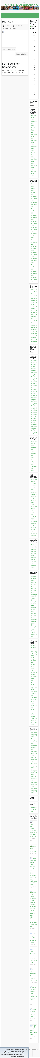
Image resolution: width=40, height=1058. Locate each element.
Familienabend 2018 (34, 118)
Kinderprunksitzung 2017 (34, 597)
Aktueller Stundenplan (34, 809)
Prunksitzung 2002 (34, 432)
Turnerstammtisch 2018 (34, 488)
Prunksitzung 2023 (34, 361)
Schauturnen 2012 (34, 316)
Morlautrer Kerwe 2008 (34, 261)
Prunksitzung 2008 (34, 407)
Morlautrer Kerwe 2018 (34, 198)
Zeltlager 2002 (34, 562)
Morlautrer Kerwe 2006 (34, 273)
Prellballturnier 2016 (34, 666)
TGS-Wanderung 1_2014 (34, 515)
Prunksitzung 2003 (34, 428)
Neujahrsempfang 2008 (34, 791)
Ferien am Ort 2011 (34, 550)
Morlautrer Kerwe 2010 (34, 248)
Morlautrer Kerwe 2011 (34, 242)
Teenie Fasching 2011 (34, 634)
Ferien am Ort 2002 (34, 558)
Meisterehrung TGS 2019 (34, 482)
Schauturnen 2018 (34, 291)
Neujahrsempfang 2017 (34, 747)
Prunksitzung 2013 (34, 386)
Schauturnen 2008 (34, 328)
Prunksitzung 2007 (34, 411)
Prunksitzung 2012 (34, 390)
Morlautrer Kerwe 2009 (34, 254)
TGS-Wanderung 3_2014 (34, 500)
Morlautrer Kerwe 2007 (34, 267)
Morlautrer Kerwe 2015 (34, 217)
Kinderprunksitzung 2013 (34, 622)
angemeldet (13, 70)
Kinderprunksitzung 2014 (34, 615)
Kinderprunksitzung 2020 (34, 578)
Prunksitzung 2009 (34, 403)
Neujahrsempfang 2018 (34, 741)
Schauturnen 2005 (34, 341)
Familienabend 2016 (34, 130)
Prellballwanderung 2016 (34, 660)
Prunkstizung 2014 (34, 382)
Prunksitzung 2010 (34, 399)
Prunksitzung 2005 (34, 419)
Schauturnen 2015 (34, 303)
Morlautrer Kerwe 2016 (34, 211)
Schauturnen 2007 (34, 332)
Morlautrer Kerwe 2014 (34, 223)
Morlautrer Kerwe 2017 (34, 205)
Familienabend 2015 (34, 136)
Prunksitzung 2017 (34, 374)
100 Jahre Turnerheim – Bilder (33, 960)
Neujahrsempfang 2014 (34, 760)
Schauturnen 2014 (34, 307)
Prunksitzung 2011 (34, 394)
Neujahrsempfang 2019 (34, 735)
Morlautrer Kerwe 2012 (34, 236)
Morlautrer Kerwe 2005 (34, 279)
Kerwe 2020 (33, 189)
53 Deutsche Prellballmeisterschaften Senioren (34, 686)
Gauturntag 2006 (34, 534)
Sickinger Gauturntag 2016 (34, 494)
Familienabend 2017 (34, 124)
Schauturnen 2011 (34, 320)
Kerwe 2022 (33, 185)
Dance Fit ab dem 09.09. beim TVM (33, 834)
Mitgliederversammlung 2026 (33, 998)
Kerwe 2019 (33, 193)
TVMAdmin (8, 26)
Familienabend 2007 (34, 167)
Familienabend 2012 (34, 155)
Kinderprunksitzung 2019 (34, 584)
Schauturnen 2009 (34, 324)
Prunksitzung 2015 (34, 378)
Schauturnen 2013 (34, 311)
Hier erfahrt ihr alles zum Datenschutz (17, 1055)
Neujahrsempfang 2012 (34, 772)
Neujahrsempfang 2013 (34, 766)
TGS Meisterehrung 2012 (34, 528)
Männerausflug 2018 (34, 443)
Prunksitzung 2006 (34, 415)
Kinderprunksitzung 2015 (34, 609)
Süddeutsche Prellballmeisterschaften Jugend (34, 711)
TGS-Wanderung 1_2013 (34, 521)
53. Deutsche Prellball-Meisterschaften (34, 674)
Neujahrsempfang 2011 (34, 778)
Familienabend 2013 (34, 149)
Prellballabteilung (34, 646)
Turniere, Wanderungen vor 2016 (34, 721)
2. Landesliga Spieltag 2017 (34, 653)
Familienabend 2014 (34, 142)
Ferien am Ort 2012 (34, 546)
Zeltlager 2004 (34, 554)
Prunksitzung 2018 (34, 370)
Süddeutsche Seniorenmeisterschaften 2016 (34, 698)
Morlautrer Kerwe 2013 (34, 230)
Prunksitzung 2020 (34, 365)
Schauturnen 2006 (34, 336)
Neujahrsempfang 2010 (34, 784)
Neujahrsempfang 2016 (34, 753)
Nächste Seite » (21, 54)
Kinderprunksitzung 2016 (34, 603)
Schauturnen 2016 (34, 299)
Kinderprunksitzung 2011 (34, 628)
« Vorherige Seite (9, 49)
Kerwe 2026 (33, 851)
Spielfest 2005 (33, 567)
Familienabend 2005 (34, 174)
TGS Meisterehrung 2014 (34, 507)
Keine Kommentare (10, 28)
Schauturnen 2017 (34, 295)
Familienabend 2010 (34, 161)
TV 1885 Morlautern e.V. (21, 5)
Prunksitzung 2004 (34, 423)
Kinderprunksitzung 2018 (34, 591)
